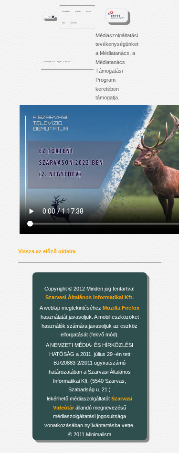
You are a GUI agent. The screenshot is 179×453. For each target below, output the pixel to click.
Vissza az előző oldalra (46, 251)
